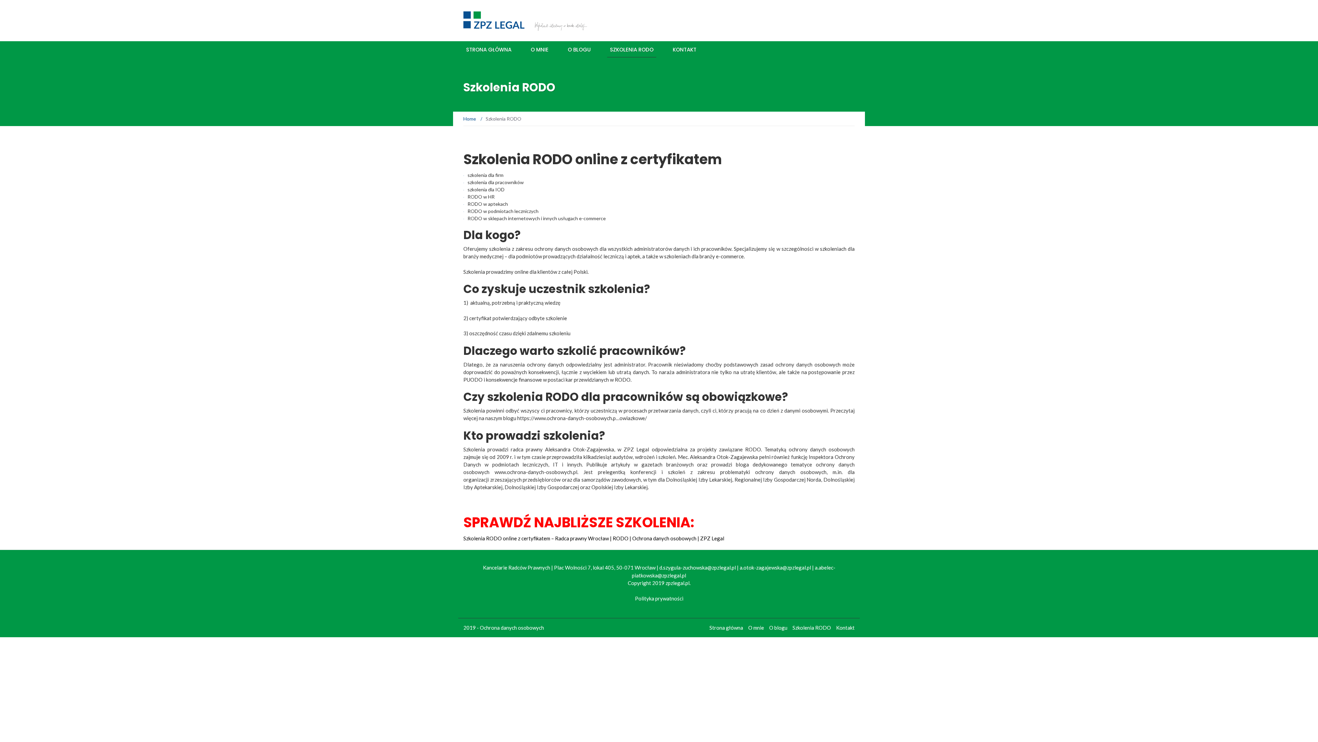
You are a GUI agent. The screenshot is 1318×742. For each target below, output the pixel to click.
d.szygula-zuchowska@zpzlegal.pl (697, 567)
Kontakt (684, 49)
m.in (837, 472)
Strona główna (488, 49)
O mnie (539, 49)
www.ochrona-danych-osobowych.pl (536, 472)
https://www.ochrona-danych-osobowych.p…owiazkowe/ (582, 418)
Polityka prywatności (659, 598)
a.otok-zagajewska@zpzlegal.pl (775, 567)
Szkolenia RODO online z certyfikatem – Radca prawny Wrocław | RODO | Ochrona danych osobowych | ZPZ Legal (593, 538)
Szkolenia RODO (632, 49)
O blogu (579, 49)
